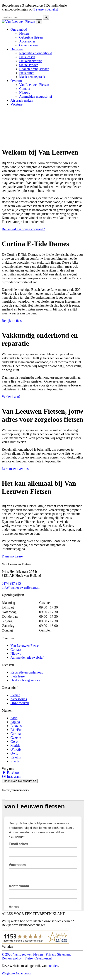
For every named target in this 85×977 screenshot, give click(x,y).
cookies (53, 966)
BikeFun (16, 730)
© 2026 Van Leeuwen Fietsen (22, 954)
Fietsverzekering (30, 61)
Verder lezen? (11, 397)
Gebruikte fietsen (31, 37)
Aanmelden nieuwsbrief (35, 96)
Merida (15, 745)
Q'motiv (16, 749)
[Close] (3, 799)
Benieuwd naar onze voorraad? (23, 229)
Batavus (16, 726)
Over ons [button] (16, 81)
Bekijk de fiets (12, 321)
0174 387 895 (11, 583)
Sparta (14, 761)
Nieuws (24, 92)
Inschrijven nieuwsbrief (18, 781)
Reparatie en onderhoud (35, 53)
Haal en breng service (34, 69)
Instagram (13, 776)
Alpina (15, 722)
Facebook (13, 772)
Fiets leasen (27, 57)
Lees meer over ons (15, 469)
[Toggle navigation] (39, 21)
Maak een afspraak (32, 77)
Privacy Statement (58, 954)
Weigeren (8, 973)
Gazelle (15, 737)
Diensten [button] (16, 49)
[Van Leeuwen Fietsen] (19, 21)
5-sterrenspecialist (45, 9)
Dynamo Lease (12, 556)
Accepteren (23, 973)
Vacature (16, 104)
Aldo (13, 718)
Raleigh (15, 757)
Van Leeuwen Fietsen (34, 84)
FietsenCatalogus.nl (38, 958)
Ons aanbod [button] (18, 29)
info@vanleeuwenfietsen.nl (20, 587)
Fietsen (24, 33)
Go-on (14, 741)
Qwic (14, 753)
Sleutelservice (28, 65)
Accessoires (27, 41)
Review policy (12, 958)
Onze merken (28, 45)
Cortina (15, 733)
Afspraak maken (21, 100)
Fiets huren (26, 73)
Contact (24, 88)
